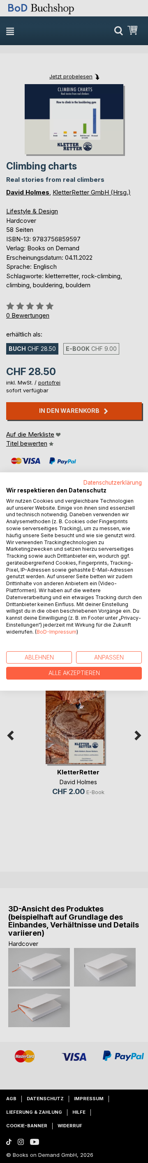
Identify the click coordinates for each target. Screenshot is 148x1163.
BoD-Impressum (56, 632)
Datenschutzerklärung (112, 482)
